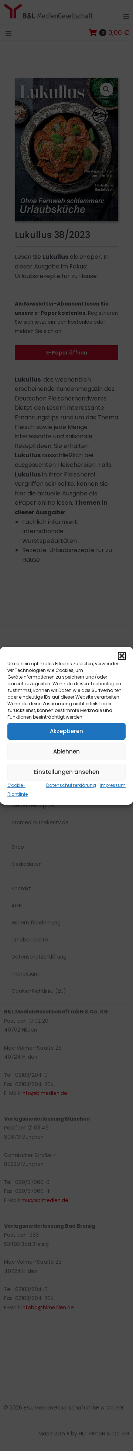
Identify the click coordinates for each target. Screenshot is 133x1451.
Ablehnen (66, 751)
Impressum (113, 785)
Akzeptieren (66, 731)
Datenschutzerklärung (71, 785)
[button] (122, 655)
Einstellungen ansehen (66, 772)
